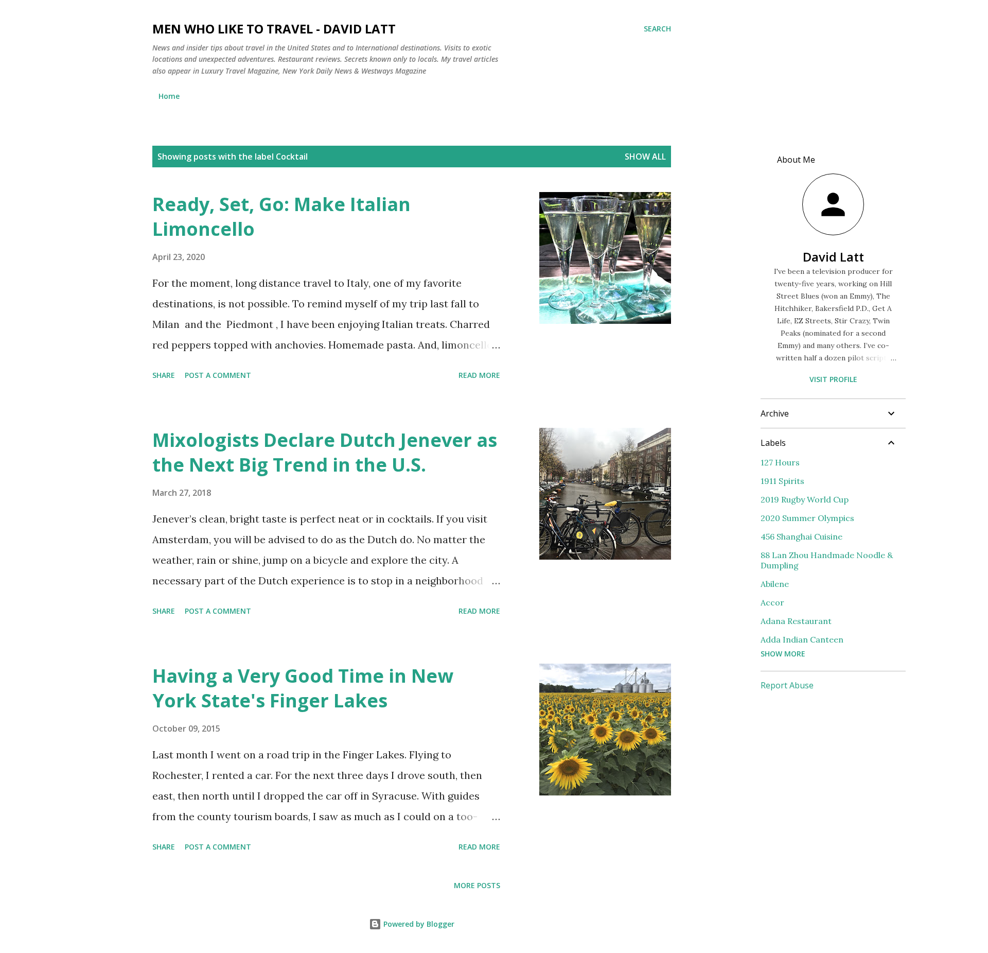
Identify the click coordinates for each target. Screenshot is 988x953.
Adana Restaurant (796, 621)
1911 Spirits (782, 481)
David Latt (833, 256)
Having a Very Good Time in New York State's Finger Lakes (302, 688)
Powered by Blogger (417, 924)
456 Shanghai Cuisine (801, 536)
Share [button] (163, 375)
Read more (479, 375)
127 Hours (780, 462)
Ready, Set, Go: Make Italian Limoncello (281, 216)
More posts (477, 885)
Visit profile (833, 379)
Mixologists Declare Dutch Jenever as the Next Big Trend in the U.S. (324, 452)
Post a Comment (218, 375)
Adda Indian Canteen (802, 639)
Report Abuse (787, 685)
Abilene (775, 584)
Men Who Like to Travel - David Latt (274, 28)
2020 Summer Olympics (807, 518)
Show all (645, 156)
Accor (772, 602)
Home (169, 96)
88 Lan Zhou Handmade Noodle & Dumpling (827, 560)
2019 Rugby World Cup (805, 499)
